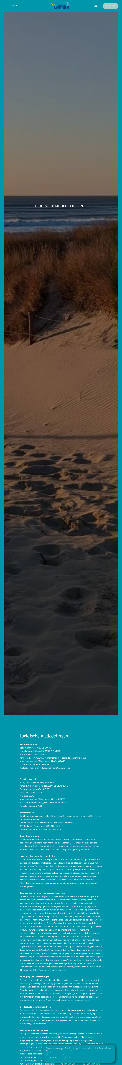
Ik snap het (55, 1057)
